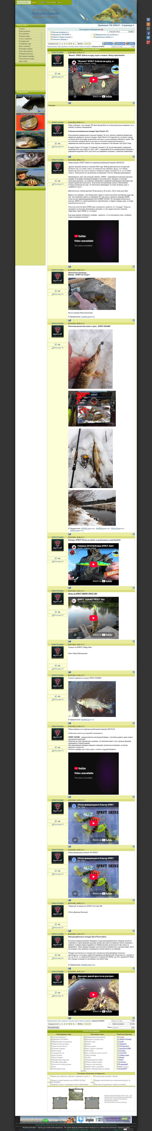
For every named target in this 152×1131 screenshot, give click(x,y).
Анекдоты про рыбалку (94, 1064)
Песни (65, 1125)
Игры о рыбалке (24, 46)
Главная (22, 29)
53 (84, 645)
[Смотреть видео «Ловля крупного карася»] (30, 140)
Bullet (121, 1060)
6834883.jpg (85, 720)
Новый (121, 1057)
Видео (44, 1125)
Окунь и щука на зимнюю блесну (30, 95)
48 (84, 160)
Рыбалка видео (24, 36)
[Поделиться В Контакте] (148, 20)
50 (84, 323)
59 (84, 934)
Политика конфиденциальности (30, 1130)
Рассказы (72, 1125)
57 (84, 850)
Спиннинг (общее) (59, 39)
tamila (122, 1042)
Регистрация (51, 2)
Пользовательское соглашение (54, 1130)
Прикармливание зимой (94, 1060)
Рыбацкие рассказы (26, 54)
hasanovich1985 (125, 1048)
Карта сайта (23, 61)
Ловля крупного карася (30, 132)
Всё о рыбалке (62, 46)
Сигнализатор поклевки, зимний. (106, 1076)
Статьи (59, 1125)
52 (83, 591)
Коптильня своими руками (61, 1064)
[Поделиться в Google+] (148, 42)
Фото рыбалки (24, 34)
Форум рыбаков (52, 46)
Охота (53, 1066)
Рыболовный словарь (26, 59)
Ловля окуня (56, 1051)
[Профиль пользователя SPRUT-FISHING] (57, 60)
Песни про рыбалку (26, 51)
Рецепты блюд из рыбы (61, 37)
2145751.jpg (74, 530)
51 (84, 537)
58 (84, 903)
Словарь (79, 1125)
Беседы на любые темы (95, 1039)
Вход (59, 2)
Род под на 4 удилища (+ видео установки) (110, 1084)
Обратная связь (112, 1125)
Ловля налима (57, 1057)
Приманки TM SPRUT (61, 35)
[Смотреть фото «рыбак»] (60, 1099)
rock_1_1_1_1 (123, 1066)
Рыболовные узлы (58, 1069)
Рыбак (122, 1037)
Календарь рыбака (25, 49)
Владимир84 (123, 1064)
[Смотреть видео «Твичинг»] (30, 177)
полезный (122, 1062)
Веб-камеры (101, 1125)
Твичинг (30, 169)
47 (84, 122)
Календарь (92, 1125)
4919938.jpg (100, 528)
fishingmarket (124, 1046)
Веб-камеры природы (26, 56)
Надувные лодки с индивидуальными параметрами (69, 1084)
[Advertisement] (91, 113)
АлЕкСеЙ (123, 1053)
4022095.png (85, 965)
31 (81, 44)
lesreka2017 (123, 1069)
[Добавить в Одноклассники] (148, 24)
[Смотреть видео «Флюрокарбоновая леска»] (30, 122)
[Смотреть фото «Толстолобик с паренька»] (76, 1099)
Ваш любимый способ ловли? (96, 1053)
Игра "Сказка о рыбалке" (94, 1048)
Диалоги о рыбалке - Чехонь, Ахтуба (30, 151)
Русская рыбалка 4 (59, 32)
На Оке (88, 1057)
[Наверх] (148, 1127)
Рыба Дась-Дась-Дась (59, 1062)
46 (84, 53)
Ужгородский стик (57, 1053)
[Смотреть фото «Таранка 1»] (92, 1099)
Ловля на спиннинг (85, 46)
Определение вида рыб (60, 1060)
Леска (88, 1044)
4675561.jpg (85, 528)
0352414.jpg (115, 528)
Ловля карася (91, 1046)
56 (84, 800)
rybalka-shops (124, 1055)
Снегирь (122, 1051)
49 (84, 270)
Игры (49, 1125)
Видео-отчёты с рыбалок (94, 1066)
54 (83, 675)
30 (79, 44)
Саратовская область (103, 37)
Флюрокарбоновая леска (30, 114)
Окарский (123, 1044)
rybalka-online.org (107, 1130)
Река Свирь (90, 1051)
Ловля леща (90, 1042)
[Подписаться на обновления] (48, 1123)
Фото (54, 1125)
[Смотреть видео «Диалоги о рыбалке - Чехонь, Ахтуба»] (30, 159)
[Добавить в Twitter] (148, 38)
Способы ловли (73, 46)
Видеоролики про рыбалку (106, 35)
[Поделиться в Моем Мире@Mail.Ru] (148, 29)
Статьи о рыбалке (25, 39)
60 (84, 972)
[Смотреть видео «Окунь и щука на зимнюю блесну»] (30, 103)
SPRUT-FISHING (58, 53)
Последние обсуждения (90, 29)
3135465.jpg (85, 317)
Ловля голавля (56, 1055)
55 (84, 726)
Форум (85, 1125)
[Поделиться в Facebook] (148, 33)
